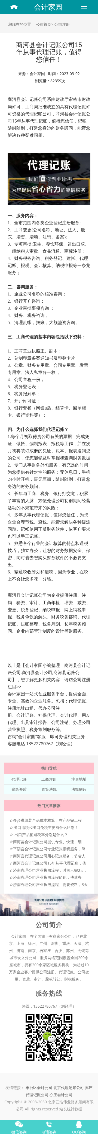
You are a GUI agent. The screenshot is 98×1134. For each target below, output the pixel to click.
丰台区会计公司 (39, 1087)
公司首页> (44, 24)
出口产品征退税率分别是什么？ (41, 834)
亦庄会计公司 (61, 1094)
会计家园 (48, 7)
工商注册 (49, 779)
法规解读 (79, 789)
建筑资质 (19, 789)
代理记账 (19, 779)
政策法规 (49, 789)
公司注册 (62, 24)
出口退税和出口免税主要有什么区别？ (46, 827)
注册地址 (79, 779)
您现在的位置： (21, 24)
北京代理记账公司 (68, 1087)
